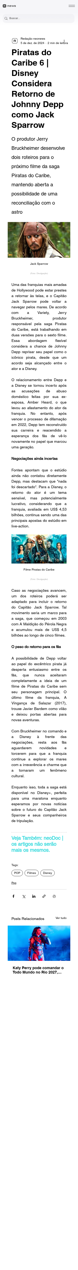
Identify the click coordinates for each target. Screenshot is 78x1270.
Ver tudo (61, 918)
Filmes (31, 873)
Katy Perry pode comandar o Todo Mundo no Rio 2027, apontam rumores (38, 970)
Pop (13, 882)
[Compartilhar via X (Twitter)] (24, 896)
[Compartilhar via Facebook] (13, 896)
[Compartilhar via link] (44, 896)
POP (17, 873)
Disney (47, 873)
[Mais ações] (64, 40)
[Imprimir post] (54, 896)
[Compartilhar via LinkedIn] (34, 896)
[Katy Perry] (39, 943)
